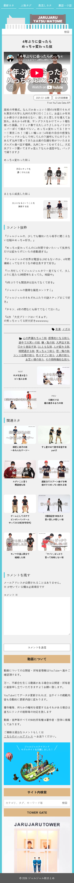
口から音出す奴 (27, 346)
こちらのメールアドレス (18, 736)
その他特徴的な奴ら (57, 359)
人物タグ (26, 5)
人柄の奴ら (62, 355)
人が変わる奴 (61, 346)
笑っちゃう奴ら (45, 351)
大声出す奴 (62, 342)
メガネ (66, 329)
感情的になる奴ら (58, 338)
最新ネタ (8, 5)
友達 (58, 329)
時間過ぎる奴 (27, 351)
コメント (11, 595)
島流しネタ (45, 5)
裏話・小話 (65, 5)
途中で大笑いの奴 (29, 342)
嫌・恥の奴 (48, 342)
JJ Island (37, 768)
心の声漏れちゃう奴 (35, 338)
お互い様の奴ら (34, 359)
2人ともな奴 (45, 346)
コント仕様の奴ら (24, 355)
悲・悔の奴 (62, 351)
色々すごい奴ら (45, 355)
